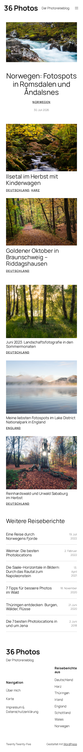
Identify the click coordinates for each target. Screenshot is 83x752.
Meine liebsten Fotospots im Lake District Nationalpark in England (40, 420)
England (13, 428)
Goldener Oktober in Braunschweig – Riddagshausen (32, 257)
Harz (35, 190)
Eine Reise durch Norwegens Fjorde (21, 536)
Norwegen (41, 102)
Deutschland (17, 190)
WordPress (70, 744)
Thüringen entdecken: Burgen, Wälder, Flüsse (32, 607)
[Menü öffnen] (76, 8)
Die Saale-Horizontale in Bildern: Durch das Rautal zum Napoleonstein (33, 571)
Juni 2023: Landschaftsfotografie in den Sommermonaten (39, 344)
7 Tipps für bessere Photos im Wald (29, 590)
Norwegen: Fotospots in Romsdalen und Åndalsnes (41, 84)
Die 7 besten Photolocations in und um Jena (31, 623)
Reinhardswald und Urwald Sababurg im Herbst (37, 495)
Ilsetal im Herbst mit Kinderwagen (32, 179)
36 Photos (21, 8)
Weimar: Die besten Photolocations (22, 553)
